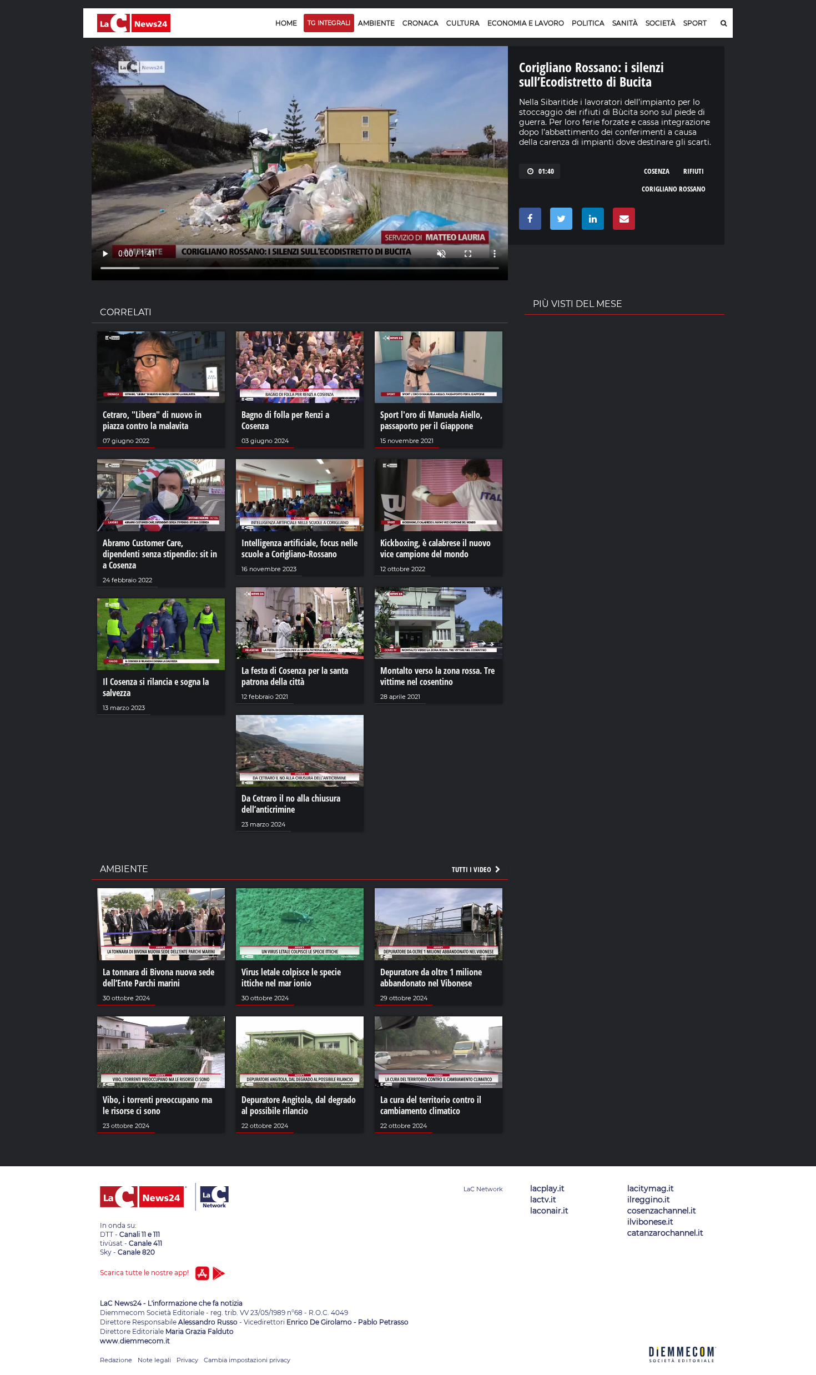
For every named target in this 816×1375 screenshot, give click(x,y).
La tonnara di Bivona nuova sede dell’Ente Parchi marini (158, 977)
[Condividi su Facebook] (528, 221)
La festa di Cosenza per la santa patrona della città (294, 676)
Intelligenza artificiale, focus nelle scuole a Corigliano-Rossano (299, 548)
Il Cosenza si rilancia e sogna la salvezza (156, 687)
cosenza (656, 171)
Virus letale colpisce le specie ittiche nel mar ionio (291, 977)
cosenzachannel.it (661, 1211)
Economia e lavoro (525, 23)
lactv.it (543, 1200)
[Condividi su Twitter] (559, 221)
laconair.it (549, 1211)
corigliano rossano (674, 189)
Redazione (116, 1360)
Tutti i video (472, 869)
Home (286, 23)
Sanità (625, 23)
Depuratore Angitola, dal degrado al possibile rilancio (298, 1105)
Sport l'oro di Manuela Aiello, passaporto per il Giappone (431, 420)
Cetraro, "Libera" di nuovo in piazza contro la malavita (152, 420)
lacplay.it (547, 1188)
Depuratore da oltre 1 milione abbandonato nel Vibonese (431, 977)
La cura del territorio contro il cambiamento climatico (430, 1105)
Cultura (463, 23)
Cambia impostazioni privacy (247, 1360)
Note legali (154, 1360)
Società (661, 23)
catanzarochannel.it (665, 1233)
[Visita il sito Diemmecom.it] (683, 1368)
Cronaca (420, 23)
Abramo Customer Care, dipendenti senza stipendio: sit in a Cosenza (160, 554)
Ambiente (376, 23)
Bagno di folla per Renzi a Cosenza (285, 420)
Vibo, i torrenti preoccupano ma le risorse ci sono (157, 1105)
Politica (588, 23)
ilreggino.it (648, 1200)
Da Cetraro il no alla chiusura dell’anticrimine (290, 803)
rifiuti (693, 171)
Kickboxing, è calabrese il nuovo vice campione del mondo (435, 548)
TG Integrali (329, 23)
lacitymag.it (650, 1188)
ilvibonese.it (650, 1222)
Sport (695, 23)
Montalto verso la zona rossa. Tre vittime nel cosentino (437, 676)
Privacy (187, 1360)
